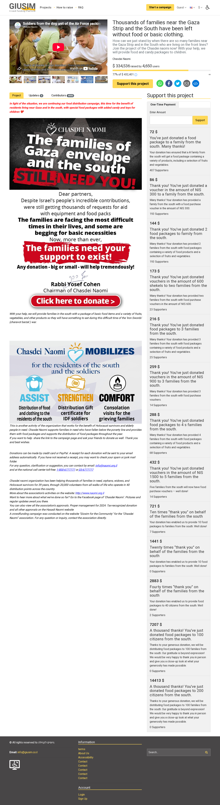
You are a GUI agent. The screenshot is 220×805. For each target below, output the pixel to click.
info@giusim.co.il (27, 752)
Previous (11, 47)
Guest (181, 8)
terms (81, 749)
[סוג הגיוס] (135, 74)
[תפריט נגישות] (207, 7)
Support (200, 120)
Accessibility (85, 757)
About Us (83, 753)
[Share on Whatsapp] (160, 83)
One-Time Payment (162, 105)
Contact (82, 762)
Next (105, 47)
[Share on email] (187, 83)
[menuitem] (48, 7)
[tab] (16, 95)
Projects (46, 8)
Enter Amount (158, 112)
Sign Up (82, 799)
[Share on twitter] (178, 83)
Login (81, 795)
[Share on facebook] (169, 83)
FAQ (80, 8)
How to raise (65, 8)
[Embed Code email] (195, 83)
